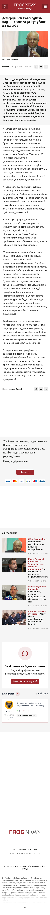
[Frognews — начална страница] (25, 832)
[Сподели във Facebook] (41, 67)
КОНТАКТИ (24, 849)
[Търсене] (5, 6)
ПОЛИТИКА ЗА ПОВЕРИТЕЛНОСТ (25, 853)
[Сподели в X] (46, 67)
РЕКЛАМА (34, 849)
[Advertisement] (25, 775)
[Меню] (45, 6)
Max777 (9, 712)
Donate (25, 472)
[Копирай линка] (36, 67)
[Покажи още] (25, 908)
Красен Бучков (15, 389)
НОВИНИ (5, 66)
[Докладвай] (28, 711)
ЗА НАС (14, 849)
